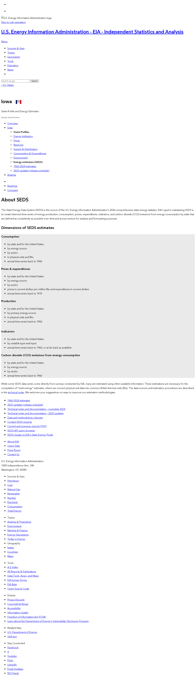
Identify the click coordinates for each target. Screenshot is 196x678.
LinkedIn (12, 665)
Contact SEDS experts (19, 422)
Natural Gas (13, 489)
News (10, 70)
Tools (10, 61)
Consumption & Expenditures (29, 153)
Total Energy (14, 511)
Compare (12, 190)
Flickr (10, 660)
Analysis (11, 175)
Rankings (12, 186)
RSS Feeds (13, 673)
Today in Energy (16, 539)
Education (12, 65)
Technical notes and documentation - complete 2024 (36, 409)
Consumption (14, 507)
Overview (12, 123)
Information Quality (17, 613)
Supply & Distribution (25, 149)
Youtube (12, 656)
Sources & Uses (15, 48)
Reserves (18, 145)
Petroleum (13, 481)
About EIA (13, 442)
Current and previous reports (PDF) (27, 426)
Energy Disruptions (18, 535)
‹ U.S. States (7, 85)
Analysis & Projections (19, 522)
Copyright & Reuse (17, 604)
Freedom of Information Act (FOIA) (26, 617)
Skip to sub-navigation (13, 22)
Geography (13, 57)
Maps (10, 556)
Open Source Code (18, 589)
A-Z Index (12, 567)
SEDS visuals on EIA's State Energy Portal (30, 435)
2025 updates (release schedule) (31, 171)
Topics (11, 53)
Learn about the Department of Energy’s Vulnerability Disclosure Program (48, 621)
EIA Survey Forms (17, 580)
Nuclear (11, 498)
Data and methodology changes (25, 418)
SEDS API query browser (21, 431)
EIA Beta (12, 584)
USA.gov (12, 636)
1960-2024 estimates (24, 166)
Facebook (13, 648)
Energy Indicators (23, 136)
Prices (16, 141)
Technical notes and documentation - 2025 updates (35, 413)
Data (10, 128)
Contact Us (13, 454)
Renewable (13, 494)
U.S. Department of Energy (22, 632)
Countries (12, 552)
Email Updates (15, 669)
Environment (20, 158)
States (10, 548)
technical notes (16, 392)
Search (34, 81)
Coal (9, 485)
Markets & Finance (17, 530)
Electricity (12, 502)
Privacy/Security (16, 600)
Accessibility (14, 608)
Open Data (13, 446)
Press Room (14, 450)
